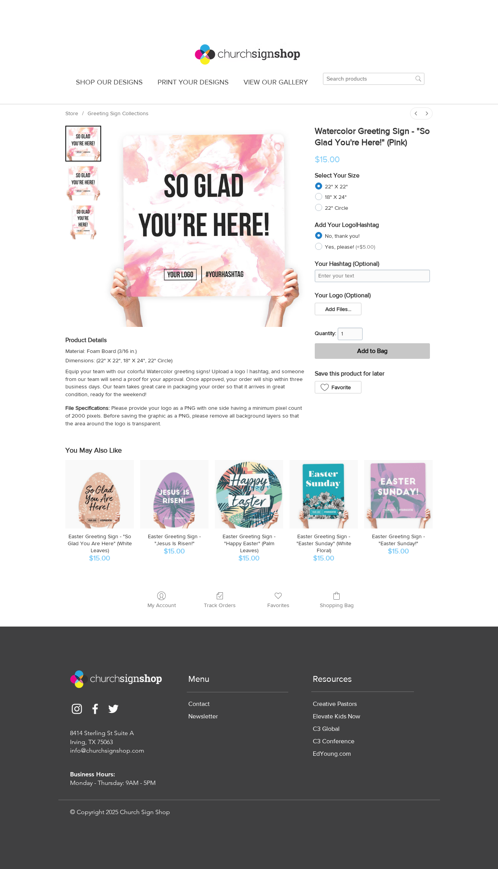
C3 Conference (333, 741)
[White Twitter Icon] (113, 709)
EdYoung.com (332, 753)
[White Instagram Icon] (77, 709)
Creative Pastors (335, 703)
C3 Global (326, 728)
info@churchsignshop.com (107, 750)
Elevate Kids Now (336, 716)
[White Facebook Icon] (95, 709)
